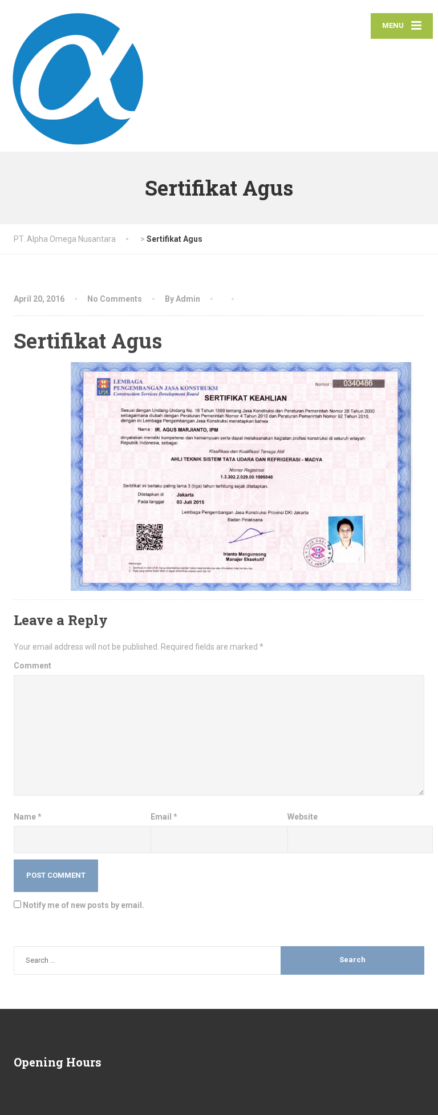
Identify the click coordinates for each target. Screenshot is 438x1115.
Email (164, 816)
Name (28, 816)
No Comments (114, 298)
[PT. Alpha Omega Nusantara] (78, 76)
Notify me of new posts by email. (83, 905)
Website (302, 816)
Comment (32, 665)
